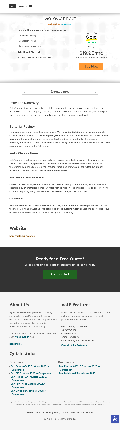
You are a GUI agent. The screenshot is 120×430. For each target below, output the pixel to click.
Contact (80, 412)
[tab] (60, 91)
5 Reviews (67, 24)
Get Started (60, 274)
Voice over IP (22, 336)
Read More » (15, 343)
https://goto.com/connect (22, 236)
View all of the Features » (74, 345)
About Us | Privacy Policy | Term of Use (54, 412)
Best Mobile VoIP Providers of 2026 (77, 373)
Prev (24, 92)
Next (96, 92)
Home (30, 412)
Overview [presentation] (60, 91)
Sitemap (90, 412)
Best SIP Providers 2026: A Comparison (31, 373)
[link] (91, 39)
